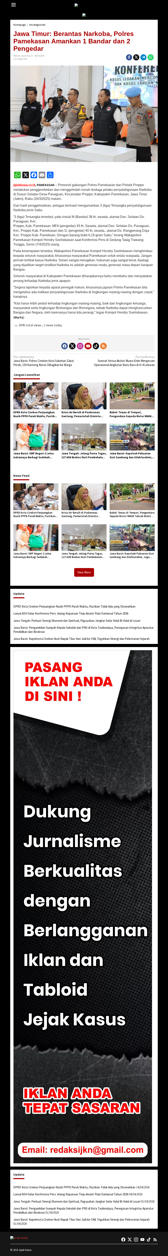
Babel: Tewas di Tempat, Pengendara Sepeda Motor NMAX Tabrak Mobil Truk (130, 414)
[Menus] (13, 5)
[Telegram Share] (143, 57)
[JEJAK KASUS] (85, 5)
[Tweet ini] (136, 57)
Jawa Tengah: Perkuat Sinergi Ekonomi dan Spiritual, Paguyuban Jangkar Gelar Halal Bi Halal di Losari (76, 621)
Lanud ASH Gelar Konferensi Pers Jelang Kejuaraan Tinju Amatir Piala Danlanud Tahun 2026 (70, 613)
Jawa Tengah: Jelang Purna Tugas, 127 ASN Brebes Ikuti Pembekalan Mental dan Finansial (84, 456)
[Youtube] (88, 346)
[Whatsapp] (151, 57)
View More (84, 572)
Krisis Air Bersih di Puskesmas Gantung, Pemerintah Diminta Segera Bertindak (81, 414)
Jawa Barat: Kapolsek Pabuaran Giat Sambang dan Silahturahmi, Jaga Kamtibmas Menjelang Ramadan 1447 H (131, 456)
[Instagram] (80, 346)
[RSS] (103, 346)
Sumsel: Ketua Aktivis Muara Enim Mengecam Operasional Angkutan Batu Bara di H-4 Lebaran (124, 361)
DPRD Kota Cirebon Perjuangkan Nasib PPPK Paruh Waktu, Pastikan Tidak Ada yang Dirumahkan (35, 414)
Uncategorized (20, 58)
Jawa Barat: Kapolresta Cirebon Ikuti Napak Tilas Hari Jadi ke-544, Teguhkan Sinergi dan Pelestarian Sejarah (81, 639)
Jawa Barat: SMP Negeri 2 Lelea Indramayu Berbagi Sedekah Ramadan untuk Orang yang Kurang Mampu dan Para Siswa (33, 456)
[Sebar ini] (129, 57)
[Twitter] (72, 346)
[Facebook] (64, 346)
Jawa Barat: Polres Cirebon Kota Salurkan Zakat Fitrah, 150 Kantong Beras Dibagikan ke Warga (43, 361)
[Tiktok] (96, 346)
